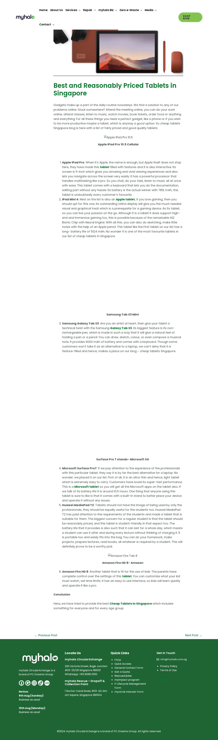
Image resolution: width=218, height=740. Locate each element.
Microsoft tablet (86, 487)
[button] (190, 17)
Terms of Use (168, 670)
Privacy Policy (168, 666)
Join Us (162, 681)
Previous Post (46, 635)
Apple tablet (125, 199)
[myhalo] (25, 17)
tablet (127, 576)
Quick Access (122, 664)
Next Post (193, 635)
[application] (79, 10)
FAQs (117, 660)
